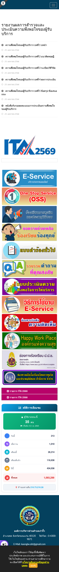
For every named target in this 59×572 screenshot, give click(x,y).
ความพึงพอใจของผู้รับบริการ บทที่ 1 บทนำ (25, 45)
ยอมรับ (33, 565)
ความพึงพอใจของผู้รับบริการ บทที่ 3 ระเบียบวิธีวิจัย (29, 68)
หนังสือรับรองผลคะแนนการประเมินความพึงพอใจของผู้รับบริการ (28, 107)
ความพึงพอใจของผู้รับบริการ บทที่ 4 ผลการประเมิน (29, 80)
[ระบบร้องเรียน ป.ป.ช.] (4, 544)
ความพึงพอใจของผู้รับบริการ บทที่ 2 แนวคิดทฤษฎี (28, 56)
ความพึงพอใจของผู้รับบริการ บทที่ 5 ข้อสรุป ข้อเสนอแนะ (29, 93)
